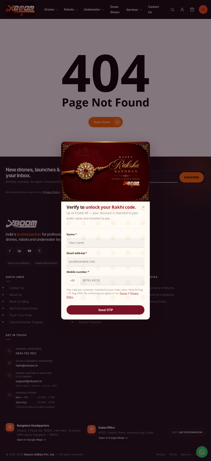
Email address (77, 253)
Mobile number (78, 272)
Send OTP (105, 310)
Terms (123, 293)
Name (72, 234)
